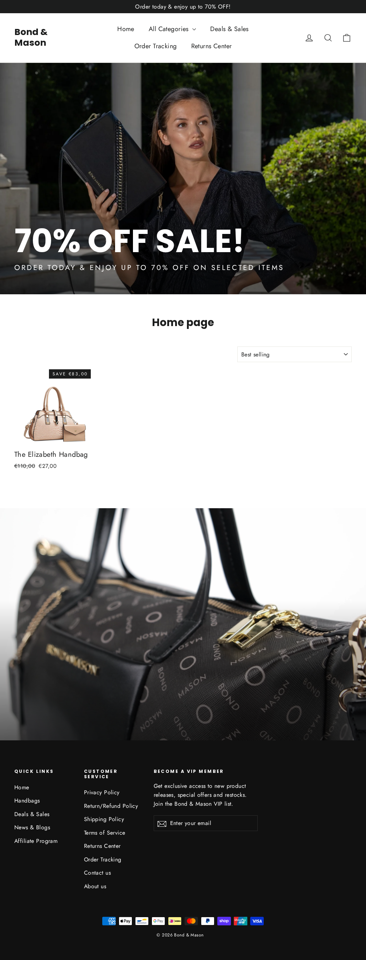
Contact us (97, 873)
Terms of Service (104, 833)
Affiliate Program (36, 841)
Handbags (27, 800)
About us (95, 886)
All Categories (170, 29)
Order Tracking (155, 46)
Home (125, 29)
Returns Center (211, 46)
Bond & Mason (31, 37)
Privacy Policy (102, 792)
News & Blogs (32, 827)
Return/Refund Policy (111, 806)
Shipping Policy (104, 819)
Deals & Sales (229, 29)
